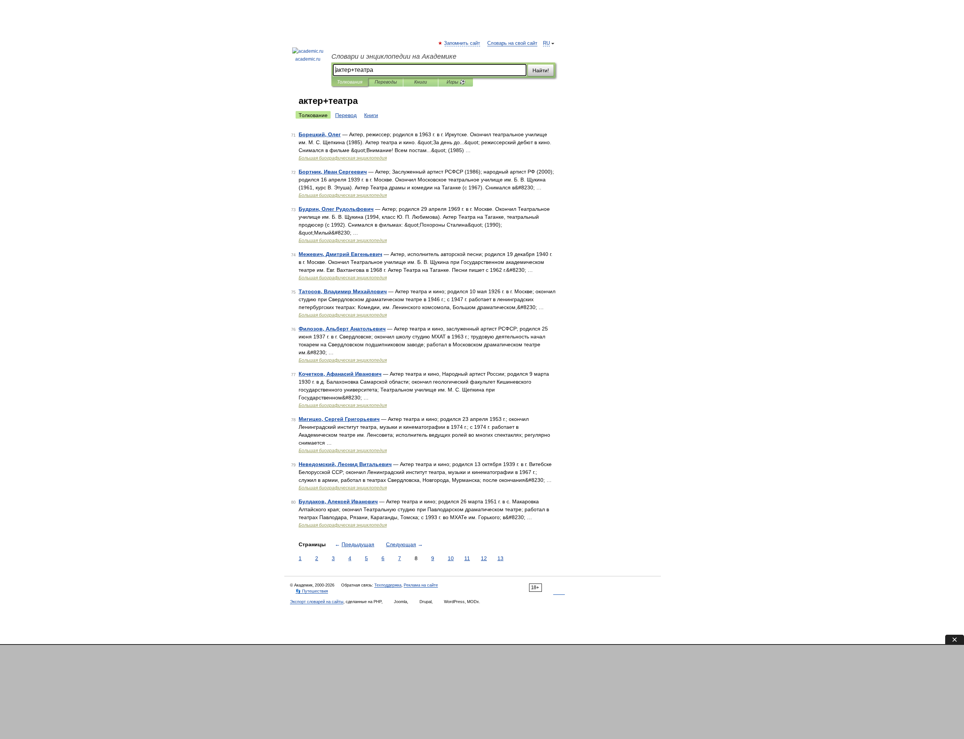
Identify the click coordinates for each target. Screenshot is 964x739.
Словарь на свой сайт (512, 43)
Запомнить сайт (462, 43)
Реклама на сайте (421, 585)
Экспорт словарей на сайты (316, 601)
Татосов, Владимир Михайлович (343, 291)
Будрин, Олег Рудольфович (336, 209)
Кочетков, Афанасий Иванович (340, 374)
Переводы (386, 82)
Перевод (346, 115)
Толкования (349, 82)
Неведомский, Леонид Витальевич (345, 464)
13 (500, 558)
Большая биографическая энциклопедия (343, 158)
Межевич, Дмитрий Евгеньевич (340, 254)
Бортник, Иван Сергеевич (333, 172)
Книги (420, 82)
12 (484, 558)
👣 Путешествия (312, 591)
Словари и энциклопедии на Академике (393, 56)
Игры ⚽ (456, 82)
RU (546, 43)
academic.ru (307, 59)
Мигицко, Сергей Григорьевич (339, 419)
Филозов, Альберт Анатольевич (342, 329)
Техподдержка (387, 585)
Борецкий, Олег (320, 134)
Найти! (540, 70)
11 (467, 558)
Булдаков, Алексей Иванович (338, 501)
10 (451, 558)
